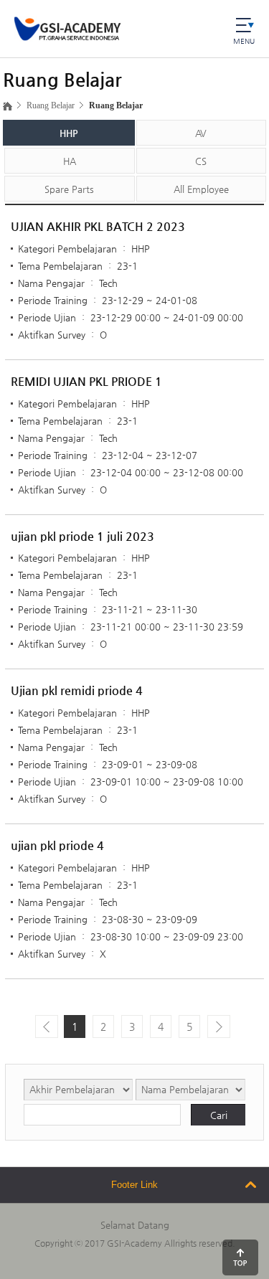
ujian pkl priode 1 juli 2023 (82, 536)
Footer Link (134, 1184)
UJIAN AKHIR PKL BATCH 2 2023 (98, 226)
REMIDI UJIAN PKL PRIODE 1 (86, 381)
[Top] (240, 1257)
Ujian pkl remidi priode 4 (77, 690)
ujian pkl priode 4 (57, 845)
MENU (244, 41)
